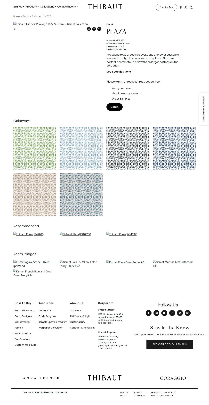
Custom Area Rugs (25, 344)
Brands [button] (17, 6)
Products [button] (31, 6)
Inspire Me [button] (166, 7)
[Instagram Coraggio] (188, 313)
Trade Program (47, 316)
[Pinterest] (99, 29)
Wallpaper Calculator (51, 327)
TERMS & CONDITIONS (140, 394)
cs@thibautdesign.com (110, 320)
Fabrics (19, 327)
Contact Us (45, 310)
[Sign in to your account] (186, 7)
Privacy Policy (124, 394)
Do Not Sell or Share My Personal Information (163, 394)
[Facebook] (149, 313)
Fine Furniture (22, 339)
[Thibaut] (104, 377)
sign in (119, 82)
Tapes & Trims (23, 333)
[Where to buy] (181, 7)
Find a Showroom (24, 310)
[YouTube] (164, 313)
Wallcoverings (23, 322)
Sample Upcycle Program (53, 322)
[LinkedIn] (172, 313)
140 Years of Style (80, 316)
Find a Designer (23, 316)
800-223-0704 (105, 323)
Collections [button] (47, 6)
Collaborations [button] (66, 6)
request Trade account (141, 82)
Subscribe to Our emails (170, 344)
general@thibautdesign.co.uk (113, 345)
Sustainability (77, 322)
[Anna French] (41, 378)
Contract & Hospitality (82, 327)
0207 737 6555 (105, 348)
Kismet (109, 24)
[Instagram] (156, 313)
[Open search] (191, 7)
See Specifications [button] (118, 72)
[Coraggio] (173, 378)
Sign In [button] (115, 107)
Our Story (75, 310)
